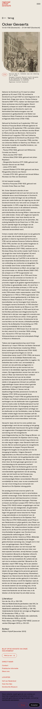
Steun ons (5, 671)
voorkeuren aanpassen (10, 700)
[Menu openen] (38, 3)
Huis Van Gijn (7, 684)
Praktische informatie (10, 668)
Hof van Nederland (9, 681)
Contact (5, 665)
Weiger (23, 705)
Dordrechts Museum (9, 687)
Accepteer (34, 705)
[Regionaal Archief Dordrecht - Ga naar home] (19, 3)
